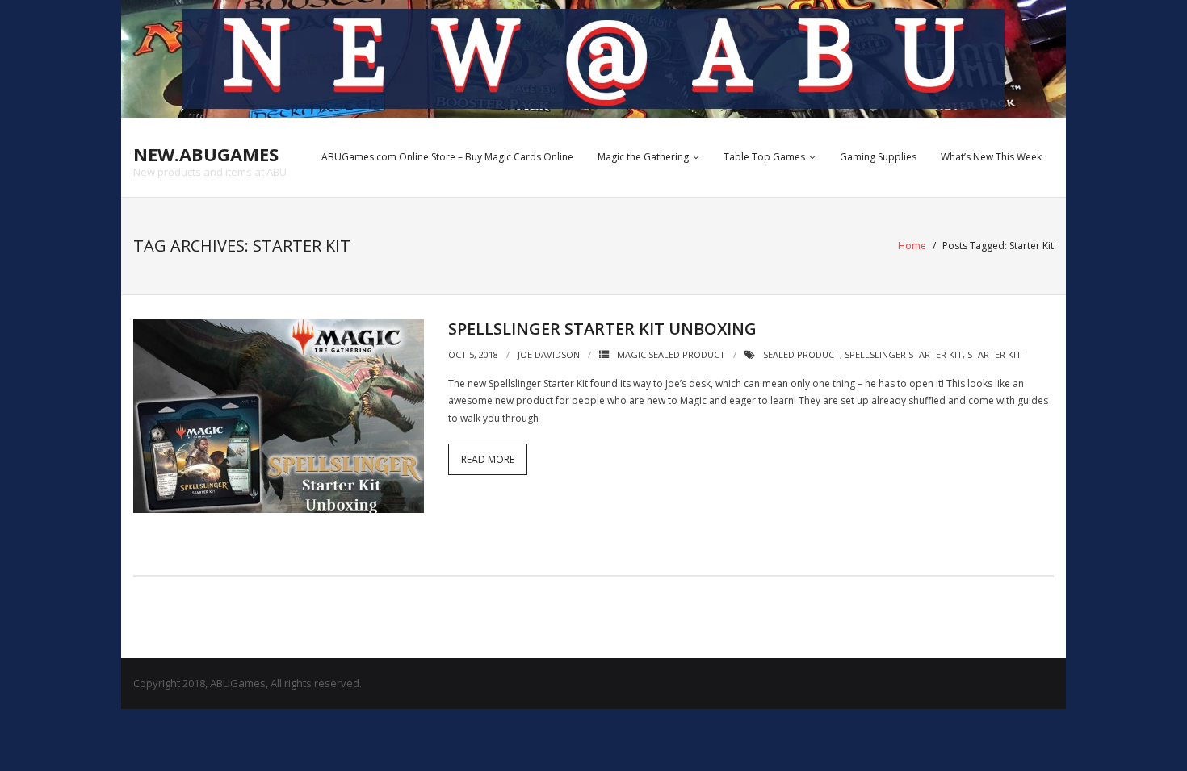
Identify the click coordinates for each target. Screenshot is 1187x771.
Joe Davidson (549, 354)
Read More (487, 459)
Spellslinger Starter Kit (904, 354)
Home (912, 245)
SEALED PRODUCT (801, 354)
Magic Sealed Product (671, 354)
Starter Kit (994, 354)
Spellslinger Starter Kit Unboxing (602, 329)
